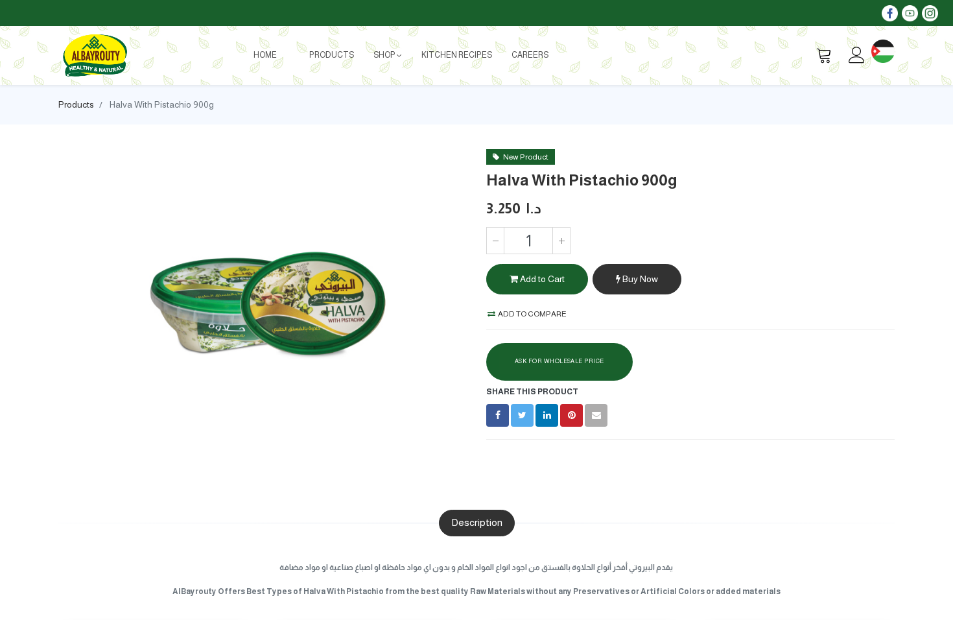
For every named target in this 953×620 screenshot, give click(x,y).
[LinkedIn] (546, 415)
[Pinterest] (571, 415)
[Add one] (561, 241)
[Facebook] (497, 415)
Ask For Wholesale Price (559, 361)
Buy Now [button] (639, 279)
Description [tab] (476, 522)
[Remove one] (495, 241)
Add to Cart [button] (541, 279)
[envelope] (596, 415)
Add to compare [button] (532, 313)
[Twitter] (522, 415)
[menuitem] (265, 55)
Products (76, 104)
